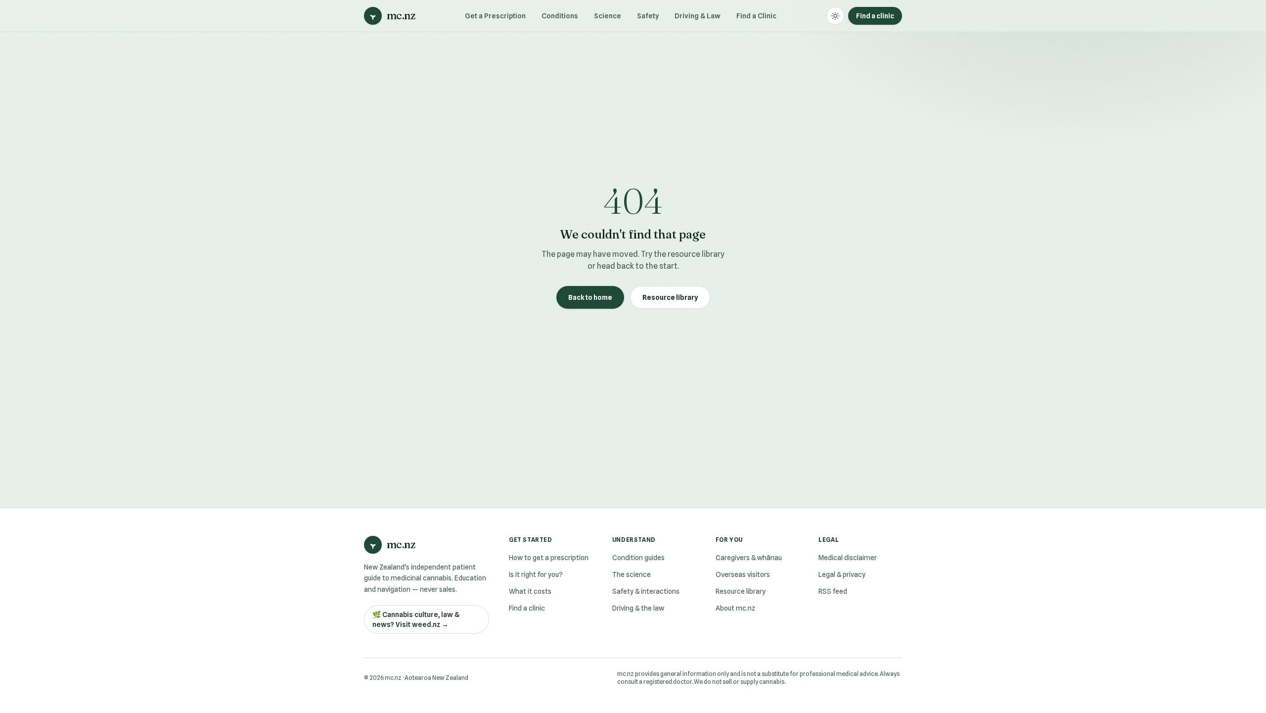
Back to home (590, 297)
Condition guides (638, 558)
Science (607, 16)
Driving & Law (698, 16)
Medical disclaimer (847, 558)
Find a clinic (875, 16)
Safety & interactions (645, 591)
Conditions (560, 16)
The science (631, 574)
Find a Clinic (756, 16)
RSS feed (832, 591)
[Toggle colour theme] (835, 16)
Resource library (670, 297)
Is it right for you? (536, 574)
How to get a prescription (548, 558)
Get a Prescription (495, 16)
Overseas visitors (743, 574)
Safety (648, 16)
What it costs (530, 591)
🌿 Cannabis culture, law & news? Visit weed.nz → (415, 619)
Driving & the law (638, 608)
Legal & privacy (841, 574)
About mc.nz (735, 608)
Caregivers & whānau (749, 558)
